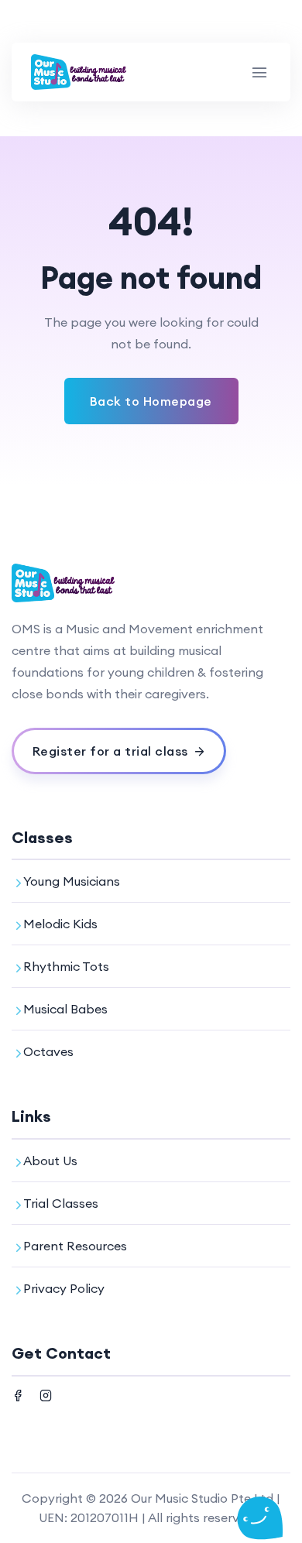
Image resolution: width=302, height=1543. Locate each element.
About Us (50, 1160)
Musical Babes (65, 1009)
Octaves (48, 1051)
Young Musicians (71, 881)
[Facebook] (18, 1393)
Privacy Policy (64, 1288)
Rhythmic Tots (66, 966)
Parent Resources (75, 1245)
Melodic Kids (60, 923)
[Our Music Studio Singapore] (79, 72)
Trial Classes (60, 1203)
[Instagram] (45, 1393)
